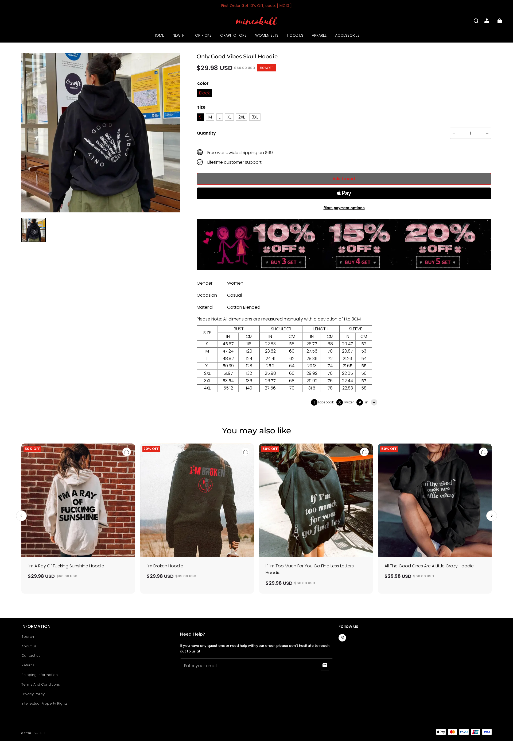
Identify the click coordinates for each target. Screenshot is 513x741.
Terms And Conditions (40, 684)
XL (229, 117)
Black (204, 93)
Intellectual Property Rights (44, 703)
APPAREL (319, 35)
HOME (158, 35)
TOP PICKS (202, 35)
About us (29, 646)
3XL (255, 117)
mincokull (38, 733)
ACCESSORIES (347, 35)
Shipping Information (39, 674)
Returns (27, 665)
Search (27, 636)
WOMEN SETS (266, 35)
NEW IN (179, 35)
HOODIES (295, 35)
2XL (241, 117)
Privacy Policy (33, 694)
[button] (476, 21)
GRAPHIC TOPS (233, 35)
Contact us (30, 655)
